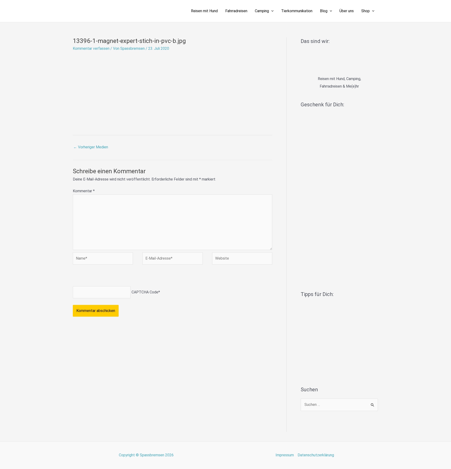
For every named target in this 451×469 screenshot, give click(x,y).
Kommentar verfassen (91, 48)
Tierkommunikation (296, 11)
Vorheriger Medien (90, 147)
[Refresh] (106, 276)
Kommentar (84, 191)
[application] (271, 11)
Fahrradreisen (236, 11)
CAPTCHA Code (145, 292)
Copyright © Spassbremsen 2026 (146, 455)
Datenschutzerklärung (316, 455)
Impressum (285, 455)
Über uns (346, 11)
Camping (262, 11)
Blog (323, 11)
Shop (365, 11)
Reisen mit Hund (204, 11)
